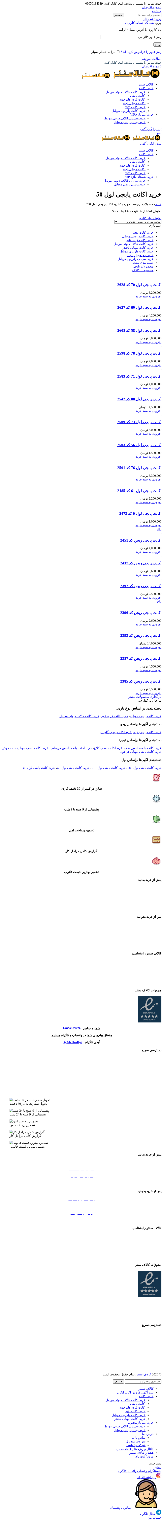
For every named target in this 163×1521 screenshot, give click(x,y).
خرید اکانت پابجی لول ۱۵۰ (144, 767)
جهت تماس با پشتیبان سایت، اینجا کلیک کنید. (132, 62)
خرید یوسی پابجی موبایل (130, 122)
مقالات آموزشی (151, 58)
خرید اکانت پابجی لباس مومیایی (71, 748)
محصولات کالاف (142, 270)
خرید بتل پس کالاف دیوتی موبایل (81, 1058)
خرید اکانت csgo (135, 107)
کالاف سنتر (143, 1374)
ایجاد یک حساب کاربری (140, 22)
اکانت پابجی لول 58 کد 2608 (139, 330)
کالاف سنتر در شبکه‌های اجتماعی (81, 982)
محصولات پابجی (143, 266)
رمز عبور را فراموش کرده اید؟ (141, 52)
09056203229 (72, 1028)
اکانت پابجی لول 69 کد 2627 (139, 307)
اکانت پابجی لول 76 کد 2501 (139, 468)
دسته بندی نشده (142, 262)
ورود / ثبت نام (144, 1456)
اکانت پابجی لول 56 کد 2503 (139, 445)
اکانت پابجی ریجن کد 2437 (140, 563)
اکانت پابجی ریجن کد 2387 (140, 658)
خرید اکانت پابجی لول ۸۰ (73, 767)
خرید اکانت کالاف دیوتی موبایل (126, 92)
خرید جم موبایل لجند (140, 255)
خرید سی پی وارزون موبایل (135, 259)
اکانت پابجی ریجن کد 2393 (140, 635)
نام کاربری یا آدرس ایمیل (139, 29)
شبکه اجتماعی (136, 1445)
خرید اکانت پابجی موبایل (137, 236)
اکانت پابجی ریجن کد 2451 (140, 540)
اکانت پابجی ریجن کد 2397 (140, 586)
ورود (157, 44)
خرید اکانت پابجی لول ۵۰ (39, 767)
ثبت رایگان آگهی (150, 129)
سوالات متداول (136, 1441)
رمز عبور (149, 37)
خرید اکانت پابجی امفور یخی (143, 748)
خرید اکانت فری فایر (139, 240)
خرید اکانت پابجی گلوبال (116, 732)
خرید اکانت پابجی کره (147, 732)
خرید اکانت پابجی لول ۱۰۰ (108, 767)
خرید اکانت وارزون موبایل (129, 110)
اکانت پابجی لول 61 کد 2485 (139, 491)
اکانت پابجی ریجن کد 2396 (140, 613)
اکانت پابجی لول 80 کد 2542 (139, 399)
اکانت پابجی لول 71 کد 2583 (139, 376)
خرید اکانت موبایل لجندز (137, 247)
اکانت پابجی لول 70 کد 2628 (139, 285)
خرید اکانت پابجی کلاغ (108, 748)
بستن (157, 1467)
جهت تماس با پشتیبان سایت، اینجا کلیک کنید (132, 3)
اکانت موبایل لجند (134, 103)
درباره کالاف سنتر (81, 968)
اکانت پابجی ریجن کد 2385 (140, 681)
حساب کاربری (81, 945)
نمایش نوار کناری (150, 218)
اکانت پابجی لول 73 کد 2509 (139, 422)
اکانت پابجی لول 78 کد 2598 (139, 353)
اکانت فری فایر (132, 99)
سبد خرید (82, 908)
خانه (158, 204)
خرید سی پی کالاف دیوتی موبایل (125, 118)
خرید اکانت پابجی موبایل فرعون (140, 751)
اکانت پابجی (138, 95)
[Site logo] (136, 77)
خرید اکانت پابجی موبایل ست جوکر (26, 748)
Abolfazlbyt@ (73, 1042)
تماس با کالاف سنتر (81, 961)
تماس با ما (139, 1437)
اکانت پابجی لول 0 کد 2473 (140, 513)
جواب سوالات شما (82, 931)
